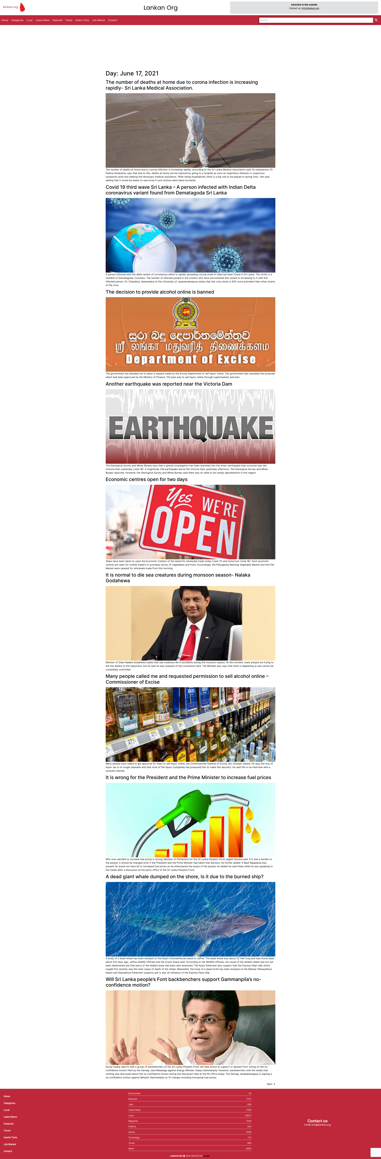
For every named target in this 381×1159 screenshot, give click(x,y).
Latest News (10, 1116)
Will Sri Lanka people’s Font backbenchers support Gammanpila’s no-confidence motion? (183, 982)
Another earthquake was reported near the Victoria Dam (169, 384)
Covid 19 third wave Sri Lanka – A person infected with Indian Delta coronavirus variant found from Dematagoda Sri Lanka (181, 190)
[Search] (376, 20)
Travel (7, 1130)
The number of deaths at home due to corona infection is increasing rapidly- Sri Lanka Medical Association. (182, 85)
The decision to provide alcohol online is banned (160, 292)
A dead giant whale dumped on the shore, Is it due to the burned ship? (185, 876)
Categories (9, 1103)
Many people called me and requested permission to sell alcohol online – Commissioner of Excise (187, 679)
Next (271, 1084)
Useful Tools (10, 1137)
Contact (8, 1151)
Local (7, 1110)
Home (7, 1096)
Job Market (10, 1144)
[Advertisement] (190, 47)
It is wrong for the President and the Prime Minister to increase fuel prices (188, 777)
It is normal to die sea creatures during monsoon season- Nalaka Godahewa (178, 577)
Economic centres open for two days (147, 479)
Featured (8, 1123)
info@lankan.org (310, 8)
